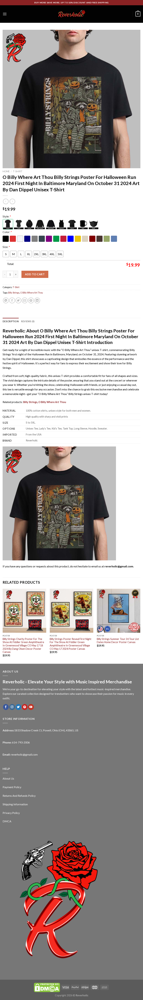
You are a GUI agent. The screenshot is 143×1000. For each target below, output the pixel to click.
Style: (7, 216)
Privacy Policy (11, 812)
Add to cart (35, 274)
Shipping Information (15, 804)
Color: (7, 232)
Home (6, 171)
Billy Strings (13, 292)
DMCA (7, 821)
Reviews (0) (28, 321)
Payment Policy (12, 787)
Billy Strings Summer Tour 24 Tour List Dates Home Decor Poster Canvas (118, 640)
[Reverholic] (71, 14)
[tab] (11, 321)
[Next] (140, 625)
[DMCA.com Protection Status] (47, 987)
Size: (6, 246)
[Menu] (5, 14)
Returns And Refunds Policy (19, 795)
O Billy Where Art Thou (31, 292)
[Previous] (2, 625)
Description (11, 321)
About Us (8, 778)
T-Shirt (17, 171)
